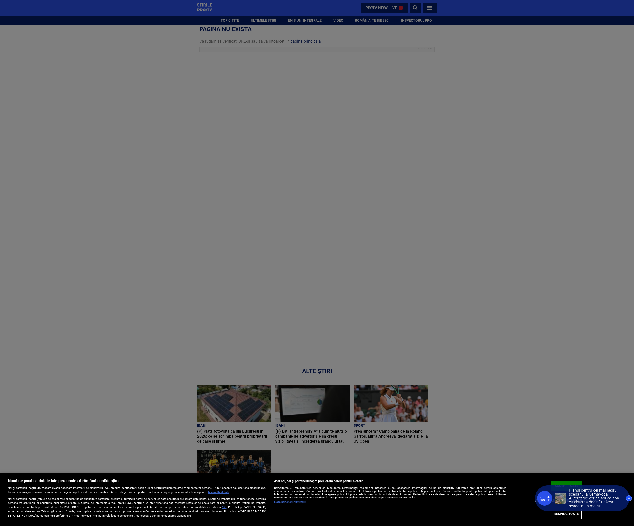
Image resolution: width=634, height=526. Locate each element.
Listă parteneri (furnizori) (290, 502)
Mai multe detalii (218, 492)
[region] (317, 499)
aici (224, 507)
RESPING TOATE (566, 514)
